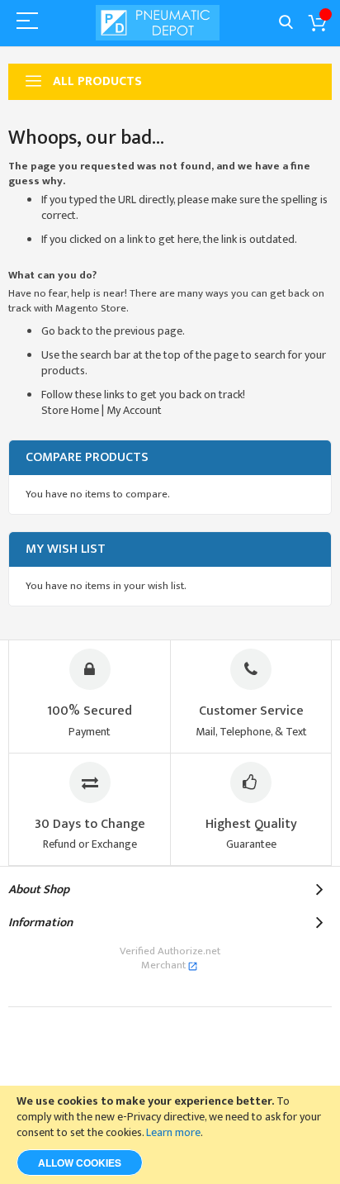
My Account (134, 410)
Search (286, 22)
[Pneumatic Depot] (158, 22)
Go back (60, 330)
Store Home (70, 410)
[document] (170, 1135)
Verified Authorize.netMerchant (170, 958)
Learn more (173, 1132)
